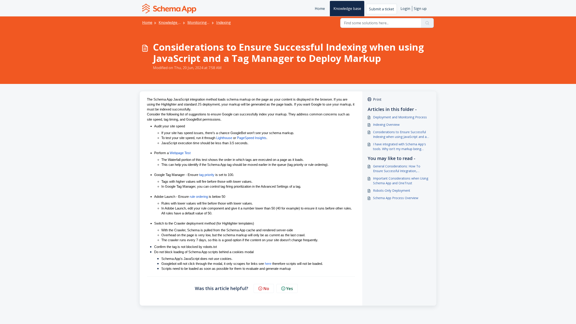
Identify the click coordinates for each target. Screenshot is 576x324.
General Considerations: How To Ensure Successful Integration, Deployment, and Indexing (396, 168)
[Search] (427, 23)
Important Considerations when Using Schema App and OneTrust (400, 180)
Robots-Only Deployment (391, 190)
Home (320, 8)
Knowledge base (347, 8)
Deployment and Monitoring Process (400, 117)
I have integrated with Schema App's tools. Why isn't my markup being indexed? (399, 146)
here (268, 264)
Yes (289, 288)
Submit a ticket (381, 9)
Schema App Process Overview (395, 198)
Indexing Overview (386, 124)
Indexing (223, 22)
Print (377, 99)
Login (405, 8)
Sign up (420, 8)
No (266, 288)
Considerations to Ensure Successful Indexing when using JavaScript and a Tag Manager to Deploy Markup (400, 134)
